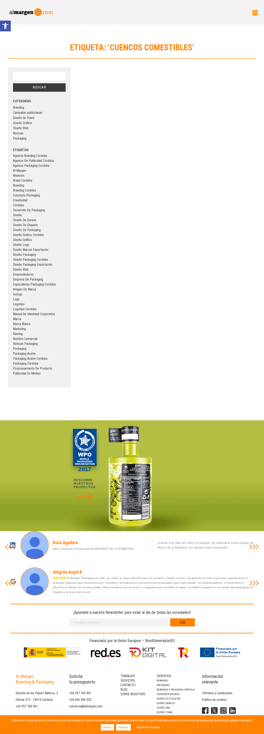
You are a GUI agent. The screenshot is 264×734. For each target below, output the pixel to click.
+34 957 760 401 (27, 706)
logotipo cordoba (24, 309)
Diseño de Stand (23, 118)
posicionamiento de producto (32, 368)
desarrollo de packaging (29, 210)
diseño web (20, 269)
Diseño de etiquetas (169, 698)
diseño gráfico (22, 240)
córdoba (18, 205)
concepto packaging (26, 195)
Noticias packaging (25, 344)
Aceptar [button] (107, 727)
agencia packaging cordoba (31, 166)
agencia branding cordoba (30, 156)
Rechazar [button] (123, 727)
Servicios (127, 680)
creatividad (20, 200)
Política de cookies (214, 700)
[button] (5, 26)
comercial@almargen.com (86, 706)
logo (16, 299)
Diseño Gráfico (22, 123)
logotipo (19, 304)
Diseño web (163, 707)
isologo (17, 294)
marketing (19, 329)
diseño (17, 215)
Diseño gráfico (166, 703)
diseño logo (21, 245)
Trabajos (127, 676)
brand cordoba (22, 180)
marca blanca (21, 324)
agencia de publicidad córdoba (33, 161)
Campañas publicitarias (27, 113)
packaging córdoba (25, 363)
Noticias (18, 133)
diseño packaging (24, 255)
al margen (19, 171)
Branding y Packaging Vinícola (175, 689)
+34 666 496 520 (80, 700)
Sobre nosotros (132, 694)
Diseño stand (165, 712)
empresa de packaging (28, 279)
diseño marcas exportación (30, 250)
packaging (19, 349)
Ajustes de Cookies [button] (148, 727)
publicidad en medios (27, 373)
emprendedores (23, 274)
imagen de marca (24, 289)
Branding (18, 107)
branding (18, 185)
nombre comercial (25, 339)
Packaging (19, 138)
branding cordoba (24, 190)
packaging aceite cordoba (30, 359)
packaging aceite (24, 354)
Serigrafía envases (168, 694)
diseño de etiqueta (25, 225)
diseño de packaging (27, 230)
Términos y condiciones (217, 693)
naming (18, 334)
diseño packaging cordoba (30, 260)
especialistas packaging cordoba (34, 284)
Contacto (127, 685)
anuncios (19, 175)
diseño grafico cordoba (28, 235)
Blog (123, 690)
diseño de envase (24, 220)
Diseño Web (20, 128)
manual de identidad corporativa (34, 314)
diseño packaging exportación (32, 265)
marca (17, 319)
